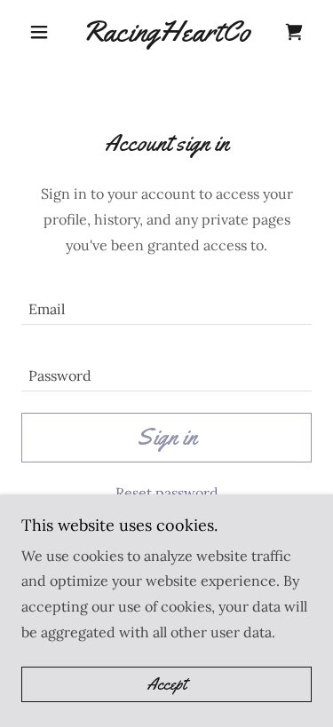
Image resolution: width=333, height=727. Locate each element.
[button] (43, 32)
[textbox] (166, 302)
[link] (166, 32)
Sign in (167, 437)
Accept (166, 684)
